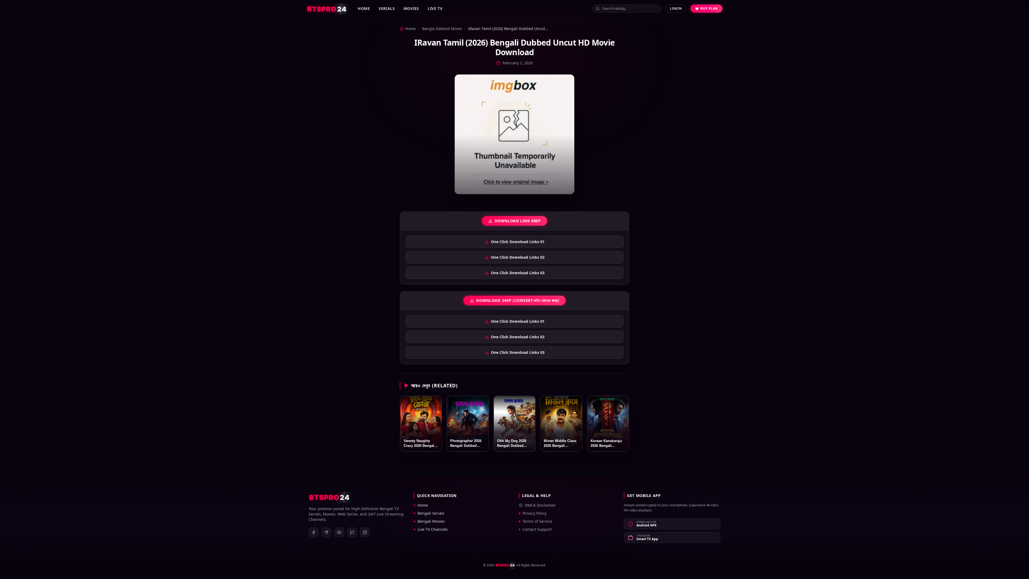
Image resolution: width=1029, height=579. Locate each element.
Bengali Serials (430, 513)
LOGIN (676, 8)
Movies (411, 8)
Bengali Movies (431, 521)
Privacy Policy (534, 513)
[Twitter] (352, 532)
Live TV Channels (432, 529)
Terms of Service (537, 521)
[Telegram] (326, 532)
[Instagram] (365, 532)
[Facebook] (313, 532)
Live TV (435, 8)
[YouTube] (339, 532)
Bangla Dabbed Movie (442, 28)
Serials (387, 8)
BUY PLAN (709, 8)
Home (364, 8)
